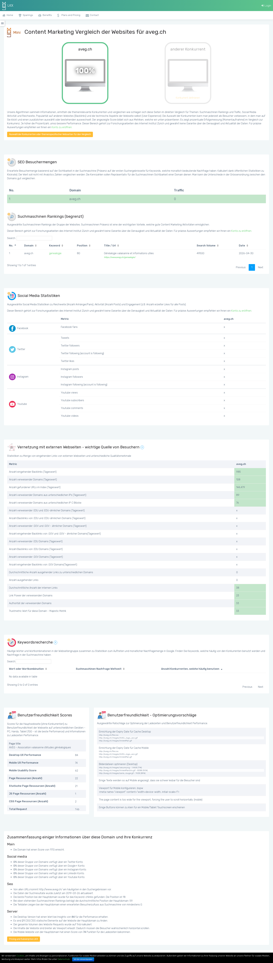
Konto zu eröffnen (62, 127)
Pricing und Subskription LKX (23, 939)
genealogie (55, 253)
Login (267, 5)
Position (82, 245)
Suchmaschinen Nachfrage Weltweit (98, 668)
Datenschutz (64, 959)
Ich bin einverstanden (83, 959)
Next (260, 267)
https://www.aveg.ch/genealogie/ (120, 257)
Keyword (54, 245)
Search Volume (206, 245)
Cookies (20, 955)
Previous (241, 267)
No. (11, 245)
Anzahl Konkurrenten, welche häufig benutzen (190, 668)
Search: (11, 238)
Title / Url (110, 245)
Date (242, 245)
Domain (28, 245)
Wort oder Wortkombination (26, 668)
